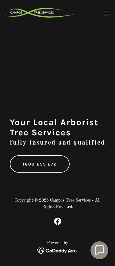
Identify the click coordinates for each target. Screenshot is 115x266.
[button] (106, 13)
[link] (39, 12)
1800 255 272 (40, 164)
